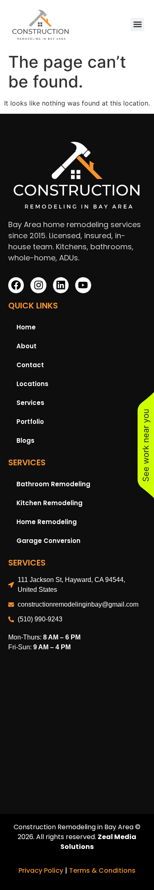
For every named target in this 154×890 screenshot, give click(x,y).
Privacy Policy (40, 870)
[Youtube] (83, 285)
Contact (30, 365)
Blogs (25, 440)
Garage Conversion (48, 540)
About (26, 346)
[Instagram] (38, 285)
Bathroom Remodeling (53, 484)
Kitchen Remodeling (49, 503)
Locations (32, 383)
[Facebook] (16, 285)
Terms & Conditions (102, 870)
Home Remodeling (46, 521)
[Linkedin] (61, 285)
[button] (137, 24)
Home (26, 327)
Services (30, 402)
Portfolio (30, 421)
